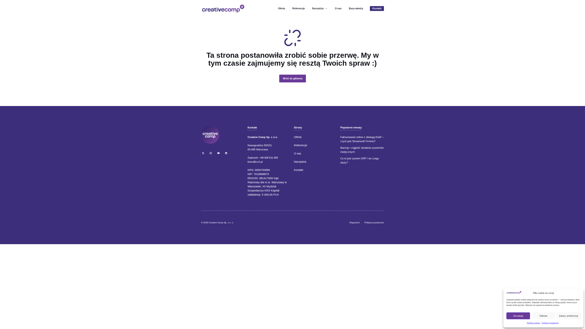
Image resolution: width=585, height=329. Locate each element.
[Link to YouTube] (218, 153)
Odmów (543, 316)
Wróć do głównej (292, 78)
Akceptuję (518, 316)
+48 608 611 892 (268, 157)
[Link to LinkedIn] (226, 153)
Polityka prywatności (550, 323)
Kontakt (376, 8)
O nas (338, 8)
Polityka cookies (533, 323)
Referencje (298, 8)
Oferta (281, 8)
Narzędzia (318, 8)
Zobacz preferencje (568, 316)
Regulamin (354, 222)
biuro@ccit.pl (255, 161)
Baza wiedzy (356, 8)
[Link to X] (203, 153)
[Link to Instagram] (211, 153)
